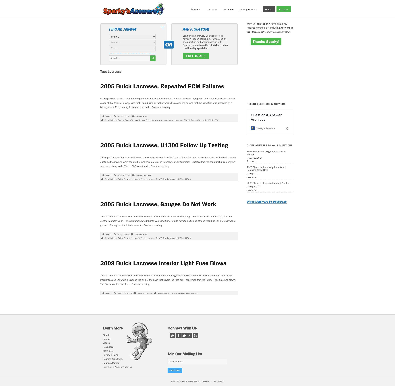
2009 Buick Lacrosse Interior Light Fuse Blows (163, 263)
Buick (148, 120)
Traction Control (197, 120)
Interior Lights (179, 293)
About (197, 9)
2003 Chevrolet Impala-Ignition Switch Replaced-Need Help (266, 169)
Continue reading (161, 107)
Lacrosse (179, 120)
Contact (213, 9)
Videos (230, 9)
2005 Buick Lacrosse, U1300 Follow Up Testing (164, 145)
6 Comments (141, 116)
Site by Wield (218, 381)
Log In (284, 9)
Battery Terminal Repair (135, 120)
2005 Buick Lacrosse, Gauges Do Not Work (158, 204)
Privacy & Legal (110, 354)
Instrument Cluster (167, 120)
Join (270, 9)
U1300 (215, 120)
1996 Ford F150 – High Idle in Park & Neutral (266, 153)
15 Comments (140, 234)
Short (197, 293)
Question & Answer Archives (117, 366)
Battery (121, 120)
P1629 (187, 120)
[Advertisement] (270, 76)
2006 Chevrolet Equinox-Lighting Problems (269, 183)
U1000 (208, 120)
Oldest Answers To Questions (267, 201)
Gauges (155, 120)
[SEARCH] (153, 58)
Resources (108, 346)
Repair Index (249, 9)
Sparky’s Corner (111, 362)
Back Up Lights (111, 120)
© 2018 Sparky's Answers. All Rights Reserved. (190, 381)
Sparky (108, 116)
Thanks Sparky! (266, 41)
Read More (251, 161)
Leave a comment (143, 175)
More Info (108, 350)
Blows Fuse (162, 293)
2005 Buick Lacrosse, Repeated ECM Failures (162, 86)
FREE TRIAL (194, 56)
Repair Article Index (113, 358)
